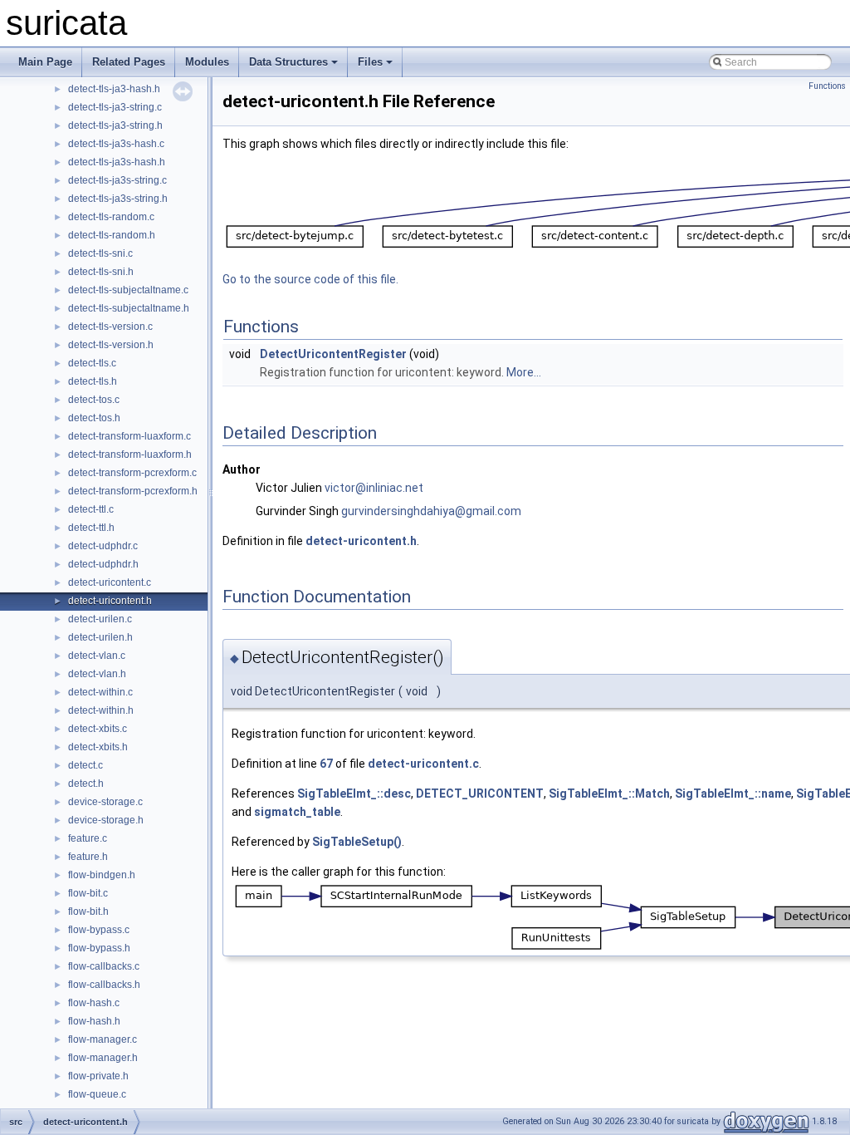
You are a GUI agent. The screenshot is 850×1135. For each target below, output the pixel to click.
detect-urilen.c (100, 619)
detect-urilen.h (100, 637)
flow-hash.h (94, 1021)
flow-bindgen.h (101, 875)
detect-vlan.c (96, 655)
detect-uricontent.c (109, 582)
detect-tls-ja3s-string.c (117, 180)
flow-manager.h (103, 1058)
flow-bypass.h (99, 948)
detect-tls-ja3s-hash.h (116, 162)
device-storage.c (105, 802)
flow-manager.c (102, 1039)
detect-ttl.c (91, 509)
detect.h (86, 783)
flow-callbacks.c (103, 966)
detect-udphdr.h (103, 564)
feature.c (87, 838)
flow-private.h (98, 1076)
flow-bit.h (88, 911)
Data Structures (288, 62)
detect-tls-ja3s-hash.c (116, 144)
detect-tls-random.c (111, 217)
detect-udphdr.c (103, 546)
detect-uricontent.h (110, 601)
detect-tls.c (92, 363)
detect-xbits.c (97, 729)
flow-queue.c (97, 1094)
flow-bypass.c (98, 930)
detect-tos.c (94, 399)
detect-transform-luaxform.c (129, 436)
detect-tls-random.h (111, 235)
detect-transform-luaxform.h (130, 454)
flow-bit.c (88, 893)
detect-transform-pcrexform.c (132, 473)
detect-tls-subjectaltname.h (128, 308)
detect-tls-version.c (110, 326)
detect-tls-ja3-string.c (115, 107)
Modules (207, 62)
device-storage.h (106, 820)
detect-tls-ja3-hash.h (114, 89)
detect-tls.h (92, 381)
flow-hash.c (94, 1003)
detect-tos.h (94, 418)
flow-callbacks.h (104, 984)
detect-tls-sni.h (101, 272)
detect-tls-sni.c (100, 253)
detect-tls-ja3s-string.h (118, 198)
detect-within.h (101, 710)
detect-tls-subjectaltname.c (128, 290)
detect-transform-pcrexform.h (133, 491)
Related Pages (128, 62)
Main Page (45, 62)
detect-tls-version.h (111, 345)
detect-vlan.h (97, 674)
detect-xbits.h (98, 747)
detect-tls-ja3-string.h (115, 125)
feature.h (88, 856)
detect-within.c (100, 692)
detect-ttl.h (91, 527)
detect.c (85, 765)
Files (370, 62)
